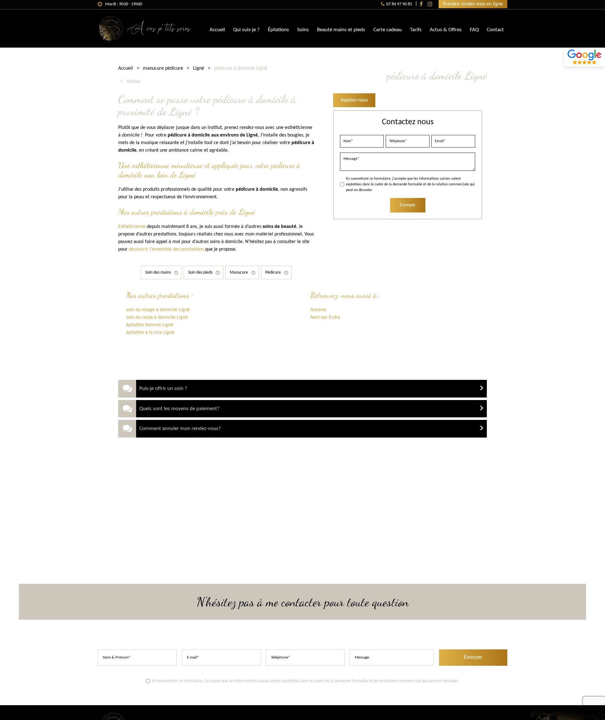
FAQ (474, 29)
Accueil (217, 29)
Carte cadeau (387, 29)
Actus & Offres (446, 29)
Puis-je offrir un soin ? (163, 388)
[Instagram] (430, 4)
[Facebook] (421, 4)
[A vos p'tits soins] (145, 40)
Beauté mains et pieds (341, 29)
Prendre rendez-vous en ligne (473, 4)
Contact (495, 29)
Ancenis (318, 309)
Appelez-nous (354, 100)
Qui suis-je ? (246, 29)
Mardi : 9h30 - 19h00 (123, 4)
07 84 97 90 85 (399, 4)
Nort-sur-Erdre (325, 317)
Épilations (278, 29)
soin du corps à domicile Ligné (157, 317)
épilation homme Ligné (149, 325)
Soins (303, 29)
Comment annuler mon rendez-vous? (180, 428)
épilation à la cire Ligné (150, 332)
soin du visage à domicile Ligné (158, 309)
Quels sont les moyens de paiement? (179, 408)
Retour (134, 81)
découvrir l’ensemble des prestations (166, 249)
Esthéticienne (132, 226)
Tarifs (416, 29)
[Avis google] (584, 57)
